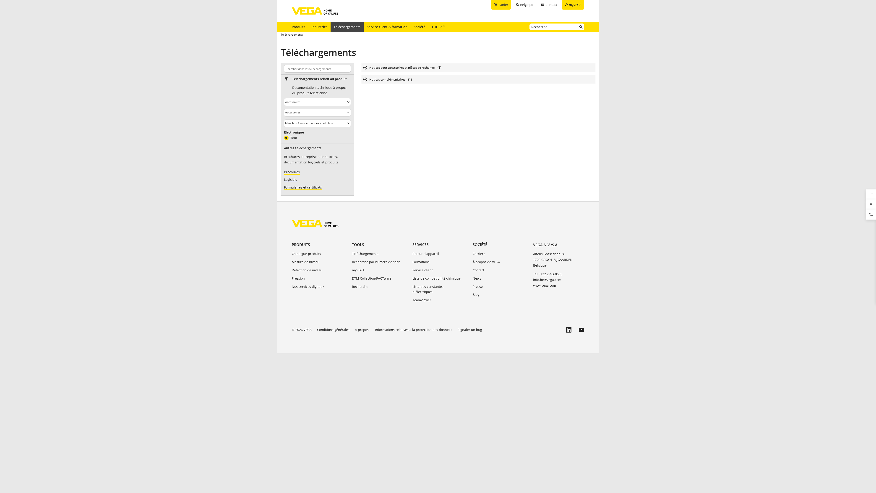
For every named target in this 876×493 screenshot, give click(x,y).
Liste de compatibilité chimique (436, 278)
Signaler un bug (470, 330)
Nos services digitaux (308, 286)
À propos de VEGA (486, 262)
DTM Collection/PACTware (371, 278)
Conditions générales (333, 330)
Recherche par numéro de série (376, 262)
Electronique (294, 132)
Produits (298, 27)
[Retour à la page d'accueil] (315, 223)
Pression (298, 278)
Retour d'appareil (425, 254)
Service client (422, 270)
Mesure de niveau (305, 262)
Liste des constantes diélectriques (427, 289)
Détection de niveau (307, 270)
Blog (476, 294)
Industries (319, 27)
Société (419, 27)
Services (420, 244)
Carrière (479, 254)
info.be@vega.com (547, 280)
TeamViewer (421, 300)
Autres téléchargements (302, 148)
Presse (478, 286)
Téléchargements (347, 27)
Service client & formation (387, 27)
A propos (362, 330)
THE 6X (438, 26)
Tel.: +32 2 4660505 (547, 274)
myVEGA (358, 270)
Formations (421, 262)
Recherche (360, 286)
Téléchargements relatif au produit (319, 79)
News (477, 278)
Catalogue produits (306, 254)
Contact (478, 270)
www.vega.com (544, 285)
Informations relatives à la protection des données (413, 330)
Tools (358, 244)
